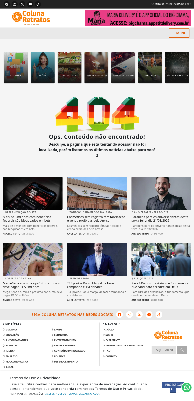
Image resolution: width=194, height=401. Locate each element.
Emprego (11, 356)
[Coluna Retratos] (33, 18)
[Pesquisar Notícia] (182, 350)
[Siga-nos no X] (139, 314)
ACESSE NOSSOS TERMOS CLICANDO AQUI (72, 393)
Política (59, 356)
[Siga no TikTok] (38, 4)
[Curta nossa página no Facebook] (119, 314)
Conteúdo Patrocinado (69, 350)
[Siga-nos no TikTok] (159, 314)
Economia (61, 335)
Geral (9, 367)
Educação (12, 335)
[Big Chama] (138, 17)
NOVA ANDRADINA (16, 361)
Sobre (109, 335)
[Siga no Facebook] (7, 4)
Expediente (112, 340)
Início (109, 329)
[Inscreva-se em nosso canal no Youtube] (149, 314)
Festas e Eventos (64, 345)
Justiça (10, 350)
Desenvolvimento (66, 361)
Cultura (11, 329)
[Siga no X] (22, 4)
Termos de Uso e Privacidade (124, 345)
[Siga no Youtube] (30, 4)
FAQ (107, 350)
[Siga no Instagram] (15, 4)
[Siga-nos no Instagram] (129, 314)
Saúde (58, 329)
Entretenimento (65, 340)
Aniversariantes (16, 340)
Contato (111, 356)
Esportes (11, 345)
